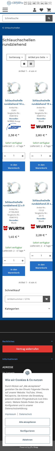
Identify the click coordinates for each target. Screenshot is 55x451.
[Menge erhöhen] (22, 156)
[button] (34, 10)
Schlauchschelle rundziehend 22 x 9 (13, 204)
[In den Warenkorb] (46, 299)
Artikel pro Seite (36, 57)
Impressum (10, 414)
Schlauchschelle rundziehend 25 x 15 (41, 202)
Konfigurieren (27, 431)
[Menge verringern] (5, 156)
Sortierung (14, 57)
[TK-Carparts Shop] (29, 3)
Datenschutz (25, 414)
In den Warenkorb (14, 166)
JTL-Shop (34, 447)
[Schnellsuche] (49, 18)
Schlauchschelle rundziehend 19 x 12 (41, 102)
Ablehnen (27, 439)
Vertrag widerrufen (27, 349)
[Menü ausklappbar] (5, 10)
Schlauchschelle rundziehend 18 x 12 (14, 102)
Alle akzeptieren (27, 422)
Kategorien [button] (12, 308)
